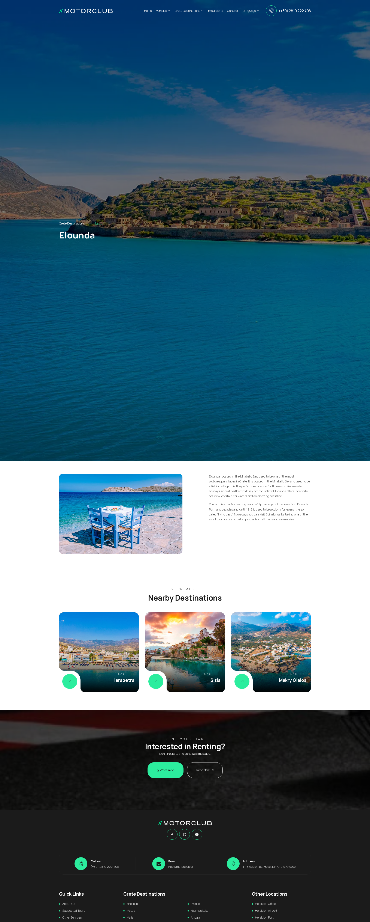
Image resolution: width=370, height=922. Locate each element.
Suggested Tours (73, 910)
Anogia (195, 917)
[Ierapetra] (69, 681)
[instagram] (184, 834)
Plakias (195, 904)
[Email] (158, 863)
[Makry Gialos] (241, 681)
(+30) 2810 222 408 (295, 10)
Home (148, 11)
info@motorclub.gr (180, 867)
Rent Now (203, 770)
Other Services (72, 917)
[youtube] (197, 834)
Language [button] (250, 11)
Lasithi (99, 223)
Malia (130, 917)
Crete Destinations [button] (188, 11)
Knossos (132, 904)
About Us (68, 904)
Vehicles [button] (161, 11)
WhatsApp (166, 770)
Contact (232, 11)
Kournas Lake (199, 910)
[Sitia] (155, 681)
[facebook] (172, 834)
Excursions (215, 11)
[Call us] (271, 10)
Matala (131, 910)
